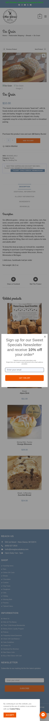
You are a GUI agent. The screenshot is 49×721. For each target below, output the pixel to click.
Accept (10, 715)
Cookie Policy (15, 709)
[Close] (45, 336)
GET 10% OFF (24, 378)
